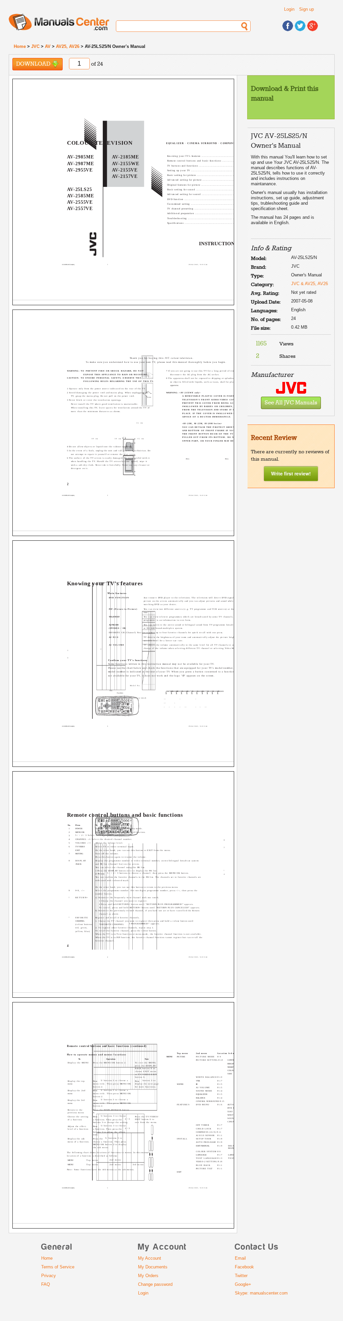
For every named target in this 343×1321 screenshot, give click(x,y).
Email (240, 1258)
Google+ (243, 1284)
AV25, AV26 (67, 46)
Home (20, 46)
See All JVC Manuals (291, 402)
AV (48, 46)
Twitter (241, 1275)
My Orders (148, 1275)
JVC (35, 46)
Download (34, 64)
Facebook (244, 1266)
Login (289, 9)
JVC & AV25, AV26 (309, 283)
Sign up (306, 9)
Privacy (48, 1275)
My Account (149, 1258)
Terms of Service (57, 1266)
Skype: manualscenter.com (261, 1293)
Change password (155, 1284)
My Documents (152, 1266)
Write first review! (291, 473)
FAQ (45, 1284)
